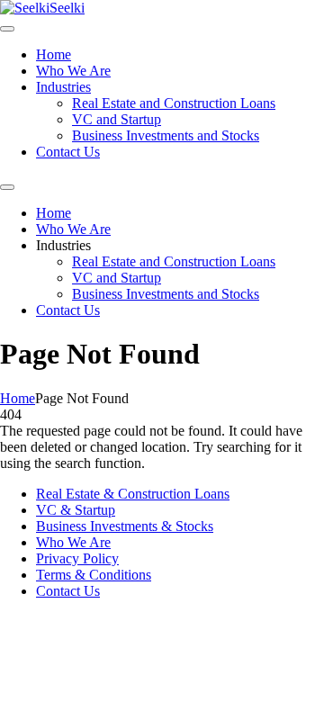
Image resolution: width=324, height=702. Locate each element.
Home (53, 54)
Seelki (67, 7)
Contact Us (68, 151)
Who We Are (73, 70)
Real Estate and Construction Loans (173, 103)
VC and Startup (116, 119)
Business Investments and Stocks (165, 135)
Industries (63, 86)
